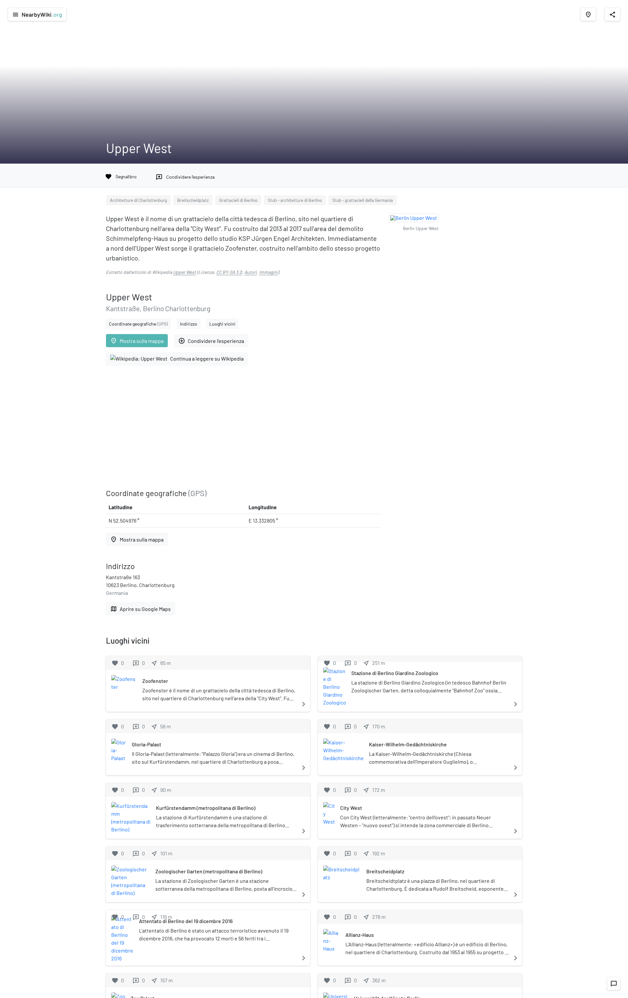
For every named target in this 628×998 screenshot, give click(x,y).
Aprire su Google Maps (140, 608)
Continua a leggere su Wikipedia (207, 358)
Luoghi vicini (222, 324)
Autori (250, 272)
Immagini (268, 272)
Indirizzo (188, 324)
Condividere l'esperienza (211, 340)
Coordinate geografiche (138, 324)
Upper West (184, 272)
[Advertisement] (243, 427)
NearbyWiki (37, 14)
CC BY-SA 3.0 (229, 272)
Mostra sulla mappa (137, 340)
